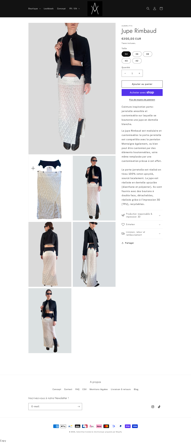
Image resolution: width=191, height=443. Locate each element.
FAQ (77, 389)
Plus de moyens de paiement (142, 99)
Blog (136, 389)
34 (126, 54)
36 (136, 54)
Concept (57, 389)
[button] (34, 8)
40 (126, 60)
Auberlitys (80, 432)
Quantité (126, 67)
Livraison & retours (121, 389)
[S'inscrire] (78, 406)
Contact (68, 389)
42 (136, 60)
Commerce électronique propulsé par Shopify (103, 432)
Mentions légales (99, 389)
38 (147, 54)
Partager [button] (129, 242)
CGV (84, 389)
